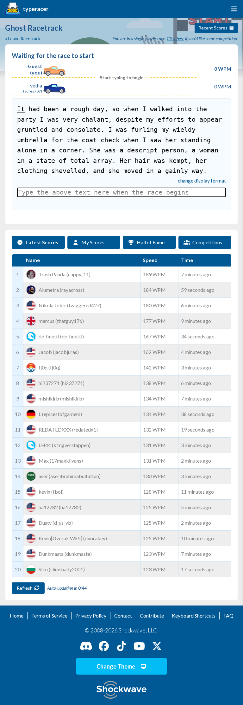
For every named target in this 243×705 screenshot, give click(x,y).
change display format (202, 180)
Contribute (152, 615)
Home (16, 615)
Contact (123, 615)
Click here (175, 38)
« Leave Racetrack (22, 38)
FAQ (228, 615)
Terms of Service (49, 615)
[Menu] (232, 9)
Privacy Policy (90, 615)
